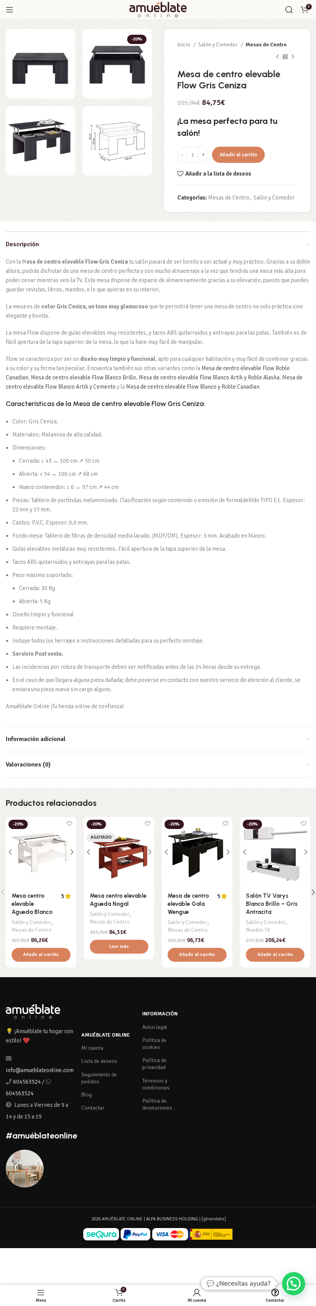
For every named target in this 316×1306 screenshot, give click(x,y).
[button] (41, 955)
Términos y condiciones (156, 1084)
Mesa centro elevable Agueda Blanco (32, 903)
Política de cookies (154, 1044)
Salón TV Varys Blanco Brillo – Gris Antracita (272, 903)
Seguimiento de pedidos (99, 1078)
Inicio (184, 44)
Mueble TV (258, 930)
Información (160, 1013)
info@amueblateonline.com (40, 1070)
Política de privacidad (154, 1064)
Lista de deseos (99, 1061)
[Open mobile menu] (9, 9)
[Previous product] (277, 57)
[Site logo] (158, 9)
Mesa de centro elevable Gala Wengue (188, 903)
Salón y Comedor (218, 44)
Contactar (92, 1108)
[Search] (289, 9)
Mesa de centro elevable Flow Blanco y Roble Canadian (192, 386)
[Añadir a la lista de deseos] (69, 824)
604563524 (27, 1081)
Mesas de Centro (266, 44)
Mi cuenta (92, 1048)
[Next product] (293, 57)
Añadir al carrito (238, 155)
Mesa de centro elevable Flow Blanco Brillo (83, 377)
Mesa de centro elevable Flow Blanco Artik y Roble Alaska (209, 377)
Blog (86, 1094)
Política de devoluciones (157, 1104)
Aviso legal (154, 1027)
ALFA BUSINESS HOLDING (172, 1219)
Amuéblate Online (105, 1035)
